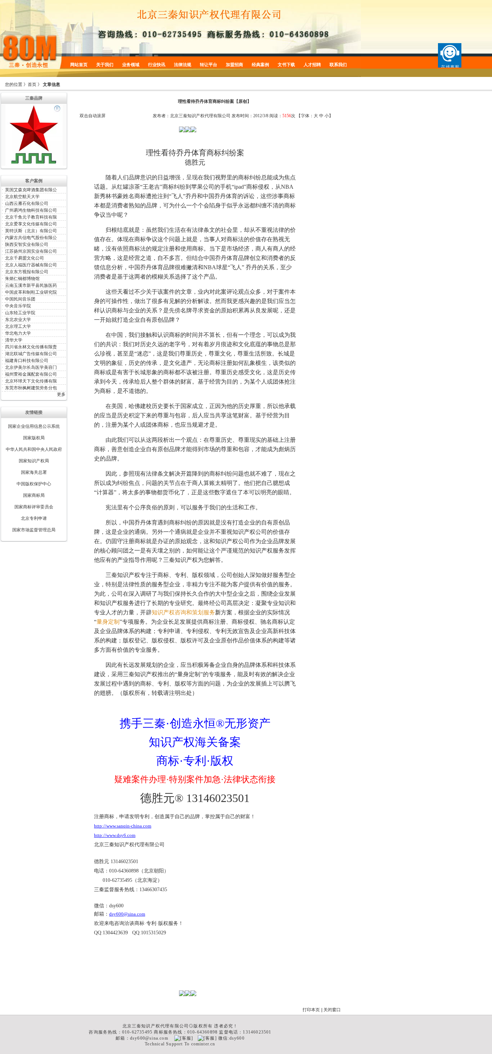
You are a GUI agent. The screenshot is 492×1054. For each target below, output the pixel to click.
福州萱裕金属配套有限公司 (31, 374)
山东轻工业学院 (20, 312)
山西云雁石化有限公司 (26, 203)
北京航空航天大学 (22, 196)
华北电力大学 (18, 333)
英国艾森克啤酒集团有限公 (31, 189)
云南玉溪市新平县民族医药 (31, 285)
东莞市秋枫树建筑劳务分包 (31, 387)
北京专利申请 (34, 518)
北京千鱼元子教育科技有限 (31, 217)
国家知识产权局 (34, 460)
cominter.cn (203, 1043)
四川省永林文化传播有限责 (31, 346)
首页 (32, 84)
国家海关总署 (34, 472)
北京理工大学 (18, 326)
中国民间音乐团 (20, 299)
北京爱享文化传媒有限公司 (31, 223)
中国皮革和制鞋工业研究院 (31, 292)
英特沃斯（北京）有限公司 (31, 230)
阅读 (273, 115)
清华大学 (13, 340)
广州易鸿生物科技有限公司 (31, 210)
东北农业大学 (18, 319)
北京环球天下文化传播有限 (31, 381)
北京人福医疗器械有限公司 (31, 264)
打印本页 (311, 1009)
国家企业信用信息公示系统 (34, 426)
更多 (61, 394)
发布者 (159, 115)
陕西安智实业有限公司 (26, 244)
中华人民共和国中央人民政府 (34, 449)
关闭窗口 (332, 1009)
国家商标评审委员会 (33, 506)
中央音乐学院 (18, 305)
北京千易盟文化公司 (24, 258)
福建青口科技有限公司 (26, 360)
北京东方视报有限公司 (26, 271)
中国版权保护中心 (34, 483)
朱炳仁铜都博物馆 (22, 278)
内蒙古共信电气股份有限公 (31, 237)
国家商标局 (34, 495)
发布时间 (240, 115)
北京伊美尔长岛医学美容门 (31, 367)
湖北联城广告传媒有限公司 (31, 353)
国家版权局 (34, 437)
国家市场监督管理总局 (33, 529)
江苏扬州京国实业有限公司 (31, 251)
